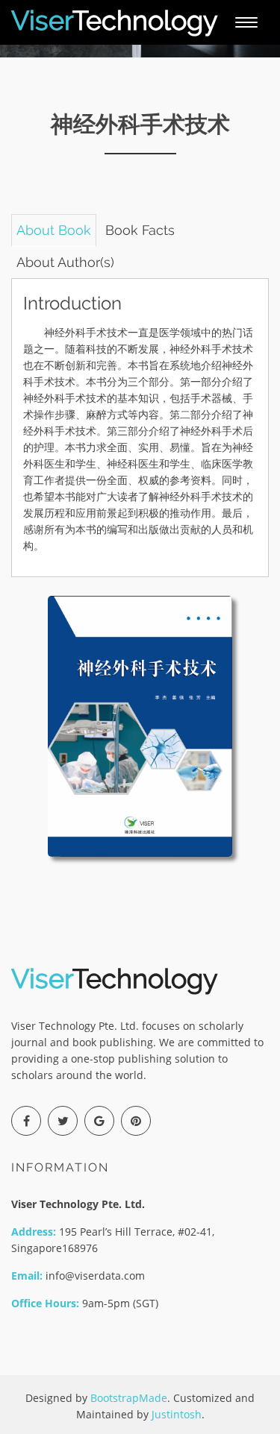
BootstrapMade (128, 1398)
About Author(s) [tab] (65, 262)
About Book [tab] (53, 230)
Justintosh (177, 1414)
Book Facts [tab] (140, 230)
